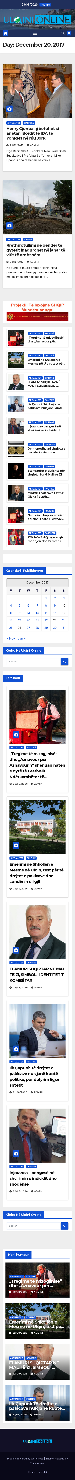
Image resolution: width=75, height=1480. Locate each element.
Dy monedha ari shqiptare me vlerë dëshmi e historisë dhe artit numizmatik (46, 454)
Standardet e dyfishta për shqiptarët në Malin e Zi (46, 472)
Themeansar (37, 1463)
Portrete (50, 533)
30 (55, 627)
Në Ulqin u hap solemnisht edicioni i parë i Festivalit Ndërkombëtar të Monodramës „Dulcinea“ (46, 520)
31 (63, 627)
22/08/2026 (21, 783)
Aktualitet (13, 123)
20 (28, 620)
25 (11, 627)
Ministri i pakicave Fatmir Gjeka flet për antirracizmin (45, 496)
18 (11, 620)
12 (19, 613)
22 (46, 620)
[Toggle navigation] (35, 33)
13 (28, 613)
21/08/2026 (20, 1092)
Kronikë (28, 240)
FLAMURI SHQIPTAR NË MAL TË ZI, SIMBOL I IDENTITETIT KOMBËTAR (45, 385)
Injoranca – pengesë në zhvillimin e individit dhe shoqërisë (45, 430)
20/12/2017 (17, 145)
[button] (63, 33)
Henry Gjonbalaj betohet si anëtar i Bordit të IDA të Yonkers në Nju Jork (32, 133)
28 (37, 627)
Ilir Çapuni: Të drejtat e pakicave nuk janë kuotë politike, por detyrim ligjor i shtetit (46, 410)
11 (11, 613)
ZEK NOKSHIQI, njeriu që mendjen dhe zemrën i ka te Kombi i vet (46, 541)
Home (31, 1472)
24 (64, 620)
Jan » (21, 638)
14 (37, 613)
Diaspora (29, 123)
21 (37, 620)
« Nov (11, 638)
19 (19, 620)
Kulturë (49, 333)
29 (46, 627)
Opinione (49, 378)
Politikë (49, 356)
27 (28, 627)
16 (54, 613)
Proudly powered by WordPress (25, 1458)
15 (46, 613)
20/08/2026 (21, 1191)
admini (34, 145)
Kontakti (42, 1472)
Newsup (59, 1458)
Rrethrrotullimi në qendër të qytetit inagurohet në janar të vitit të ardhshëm (35, 250)
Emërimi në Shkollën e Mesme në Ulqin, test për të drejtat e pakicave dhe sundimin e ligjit (46, 365)
